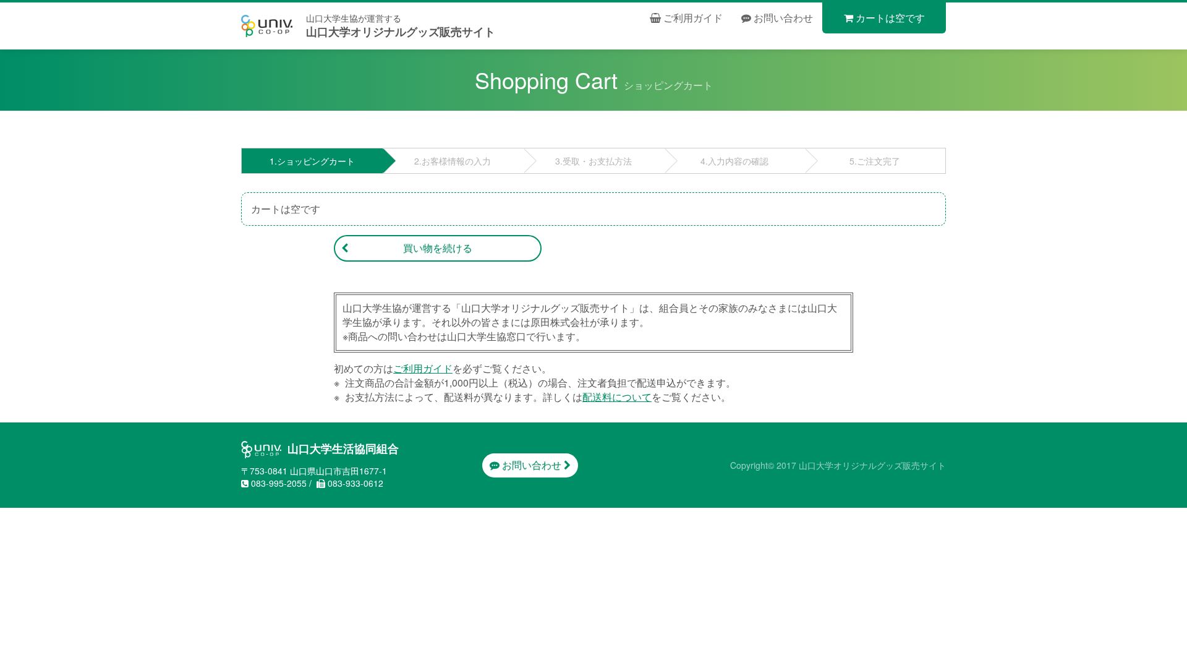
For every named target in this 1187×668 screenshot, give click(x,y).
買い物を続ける (437, 248)
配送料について (617, 397)
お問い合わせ (782, 18)
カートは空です (889, 18)
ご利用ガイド (692, 18)
